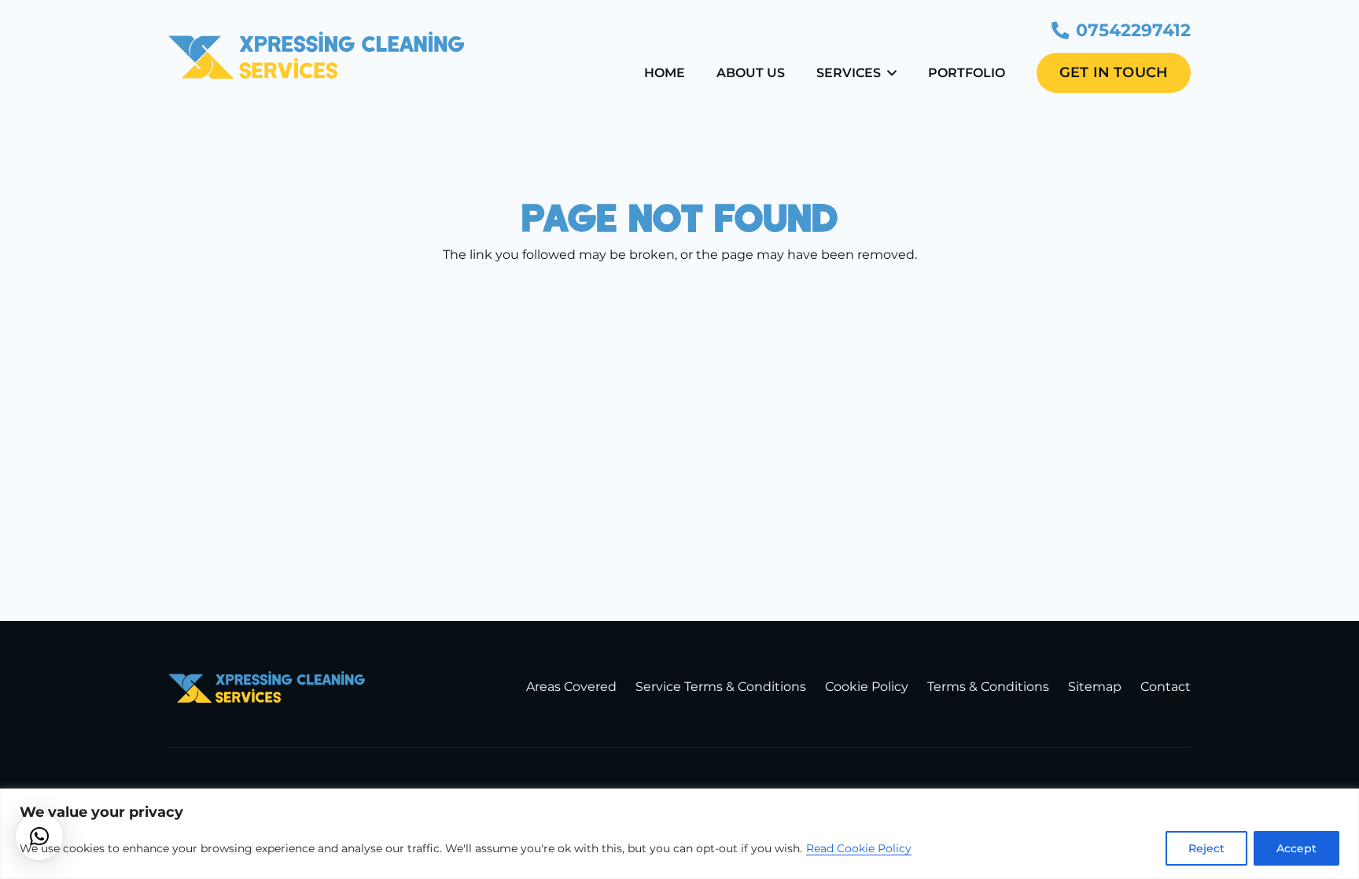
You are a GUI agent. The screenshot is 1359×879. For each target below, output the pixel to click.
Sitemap (1094, 686)
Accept (1296, 848)
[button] (892, 72)
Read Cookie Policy (859, 848)
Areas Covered (571, 686)
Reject (1206, 848)
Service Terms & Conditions (720, 686)
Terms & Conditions (988, 686)
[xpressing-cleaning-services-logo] (316, 55)
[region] (679, 834)
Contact (1165, 686)
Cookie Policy (866, 686)
